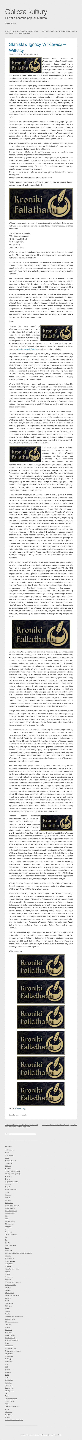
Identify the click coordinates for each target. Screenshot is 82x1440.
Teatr (6, 1393)
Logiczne (8, 1298)
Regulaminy (8, 1362)
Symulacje (8, 1383)
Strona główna (10, 23)
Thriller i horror (9, 1401)
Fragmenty (8, 1232)
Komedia (8, 1266)
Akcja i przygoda (10, 1150)
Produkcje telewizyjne (11, 1340)
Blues (7, 1192)
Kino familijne (9, 1258)
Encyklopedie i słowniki (12, 1205)
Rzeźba (7, 1369)
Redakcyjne (8, 1359)
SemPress (58, 1435)
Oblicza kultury (26, 11)
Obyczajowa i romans (11, 1322)
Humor (7, 1248)
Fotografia (8, 1227)
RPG (6, 1367)
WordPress (42, 1435)
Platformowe (9, 1332)
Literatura (8, 1287)
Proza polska (9, 1346)
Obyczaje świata (10, 1319)
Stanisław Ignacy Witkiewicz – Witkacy (37, 47)
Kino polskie (9, 1264)
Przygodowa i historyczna (12, 1351)
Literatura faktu (9, 1293)
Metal (7, 1301)
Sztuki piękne (9, 1388)
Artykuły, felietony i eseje (12, 1171)
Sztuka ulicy (8, 1385)
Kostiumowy (9, 1277)
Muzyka (7, 1311)
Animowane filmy (10, 1160)
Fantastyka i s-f (10, 1213)
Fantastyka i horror (11, 1211)
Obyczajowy (8, 1324)
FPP (6, 1229)
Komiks (7, 1272)
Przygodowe (9, 1354)
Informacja (8, 1250)
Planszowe (8, 1330)
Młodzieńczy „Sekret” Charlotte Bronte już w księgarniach (59, 31)
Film (6, 1216)
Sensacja (8, 1372)
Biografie (23, 1115)
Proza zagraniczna (10, 1348)
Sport (7, 1377)
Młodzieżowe (9, 1303)
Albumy (7, 1152)
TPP (6, 1404)
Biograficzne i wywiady (12, 1182)
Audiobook (8, 1176)
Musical (7, 1309)
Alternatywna (9, 1155)
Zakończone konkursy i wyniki (14, 1420)
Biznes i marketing (10, 1190)
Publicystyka (9, 1356)
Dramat (7, 1197)
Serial (7, 1375)
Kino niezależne (10, 1261)
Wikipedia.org (20, 1108)
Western (7, 1409)
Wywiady (8, 1417)
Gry (6, 1237)
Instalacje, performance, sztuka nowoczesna (18, 1253)
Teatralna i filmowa (11, 1399)
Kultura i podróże (10, 1285)
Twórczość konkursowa (12, 1406)
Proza (7, 1343)
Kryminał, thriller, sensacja (13, 1282)
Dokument (8, 1195)
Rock (6, 1364)
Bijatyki (7, 1179)
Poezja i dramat (10, 1335)
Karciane (8, 1256)
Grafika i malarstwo (11, 1235)
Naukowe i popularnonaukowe (14, 1317)
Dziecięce (8, 1200)
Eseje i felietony (10, 1208)
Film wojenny (9, 1224)
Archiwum (8, 1166)
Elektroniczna (9, 1203)
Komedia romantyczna (12, 1269)
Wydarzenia (8, 1412)
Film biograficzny (10, 1221)
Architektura (8, 1163)
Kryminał (8, 1279)
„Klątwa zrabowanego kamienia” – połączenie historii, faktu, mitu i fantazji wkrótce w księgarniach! (21, 32)
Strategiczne (9, 1380)
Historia (7, 1242)
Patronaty (8, 1327)
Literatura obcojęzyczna (12, 1295)
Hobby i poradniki (10, 1245)
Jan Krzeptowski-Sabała (27, 349)
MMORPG (8, 1306)
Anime (7, 1158)
